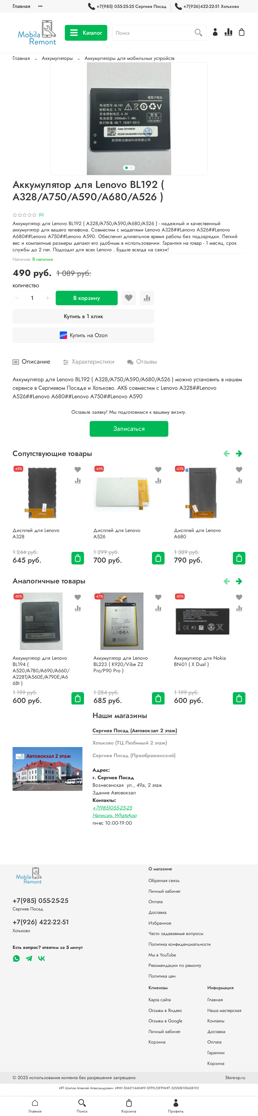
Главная (21, 6)
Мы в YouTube (162, 955)
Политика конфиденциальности (180, 944)
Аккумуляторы (57, 58)
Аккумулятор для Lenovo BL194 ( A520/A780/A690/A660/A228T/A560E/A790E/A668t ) (41, 670)
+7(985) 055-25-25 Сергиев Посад (131, 6)
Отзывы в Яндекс (165, 1010)
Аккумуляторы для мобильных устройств (129, 58)
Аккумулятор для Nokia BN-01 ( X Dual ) (200, 661)
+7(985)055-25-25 (112, 807)
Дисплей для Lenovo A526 (116, 533)
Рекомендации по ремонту (175, 965)
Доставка (157, 912)
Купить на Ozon (89, 335)
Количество (26, 286)
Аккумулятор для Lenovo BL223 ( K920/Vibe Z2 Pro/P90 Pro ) (120, 664)
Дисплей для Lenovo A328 (36, 533)
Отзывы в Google (165, 1021)
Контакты (215, 1021)
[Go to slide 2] (131, 168)
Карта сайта (160, 999)
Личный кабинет (164, 891)
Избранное (160, 923)
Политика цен (162, 976)
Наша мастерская (224, 1010)
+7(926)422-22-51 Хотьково (211, 6)
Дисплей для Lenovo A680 (197, 533)
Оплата (156, 901)
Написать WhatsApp (115, 815)
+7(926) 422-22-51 (41, 922)
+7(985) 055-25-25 (40, 900)
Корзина (157, 1042)
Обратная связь (164, 880)
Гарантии (216, 1052)
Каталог (92, 33)
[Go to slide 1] (126, 168)
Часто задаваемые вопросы (176, 933)
